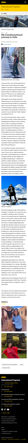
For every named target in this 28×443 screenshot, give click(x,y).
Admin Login (6, 413)
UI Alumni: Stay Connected (7, 420)
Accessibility (23, 439)
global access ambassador (9, 364)
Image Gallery (7, 44)
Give (2, 9)
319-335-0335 (8, 396)
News (6, 32)
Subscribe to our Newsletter (8, 416)
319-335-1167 (8, 401)
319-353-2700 (8, 386)
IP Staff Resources (6, 433)
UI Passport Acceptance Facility (9, 431)
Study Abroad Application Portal (9, 422)
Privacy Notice (4, 439)
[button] (25, 2)
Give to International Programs (8, 419)
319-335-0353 (8, 391)
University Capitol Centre (11, 383)
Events (3, 429)
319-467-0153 (8, 406)
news (21, 364)
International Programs (10, 7)
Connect (7, 9)
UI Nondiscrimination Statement (14, 439)
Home (2, 32)
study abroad (6, 367)
